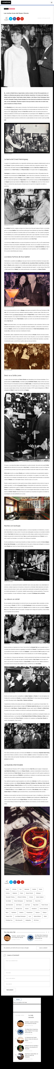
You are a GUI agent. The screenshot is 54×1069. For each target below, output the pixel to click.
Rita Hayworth (7, 706)
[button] (46, 932)
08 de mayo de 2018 (46, 18)
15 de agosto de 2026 (16, 939)
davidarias (40, 18)
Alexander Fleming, (22, 485)
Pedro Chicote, (14, 111)
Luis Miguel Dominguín (18, 314)
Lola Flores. (44, 653)
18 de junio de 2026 (38, 940)
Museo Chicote (14, 109)
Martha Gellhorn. (44, 169)
